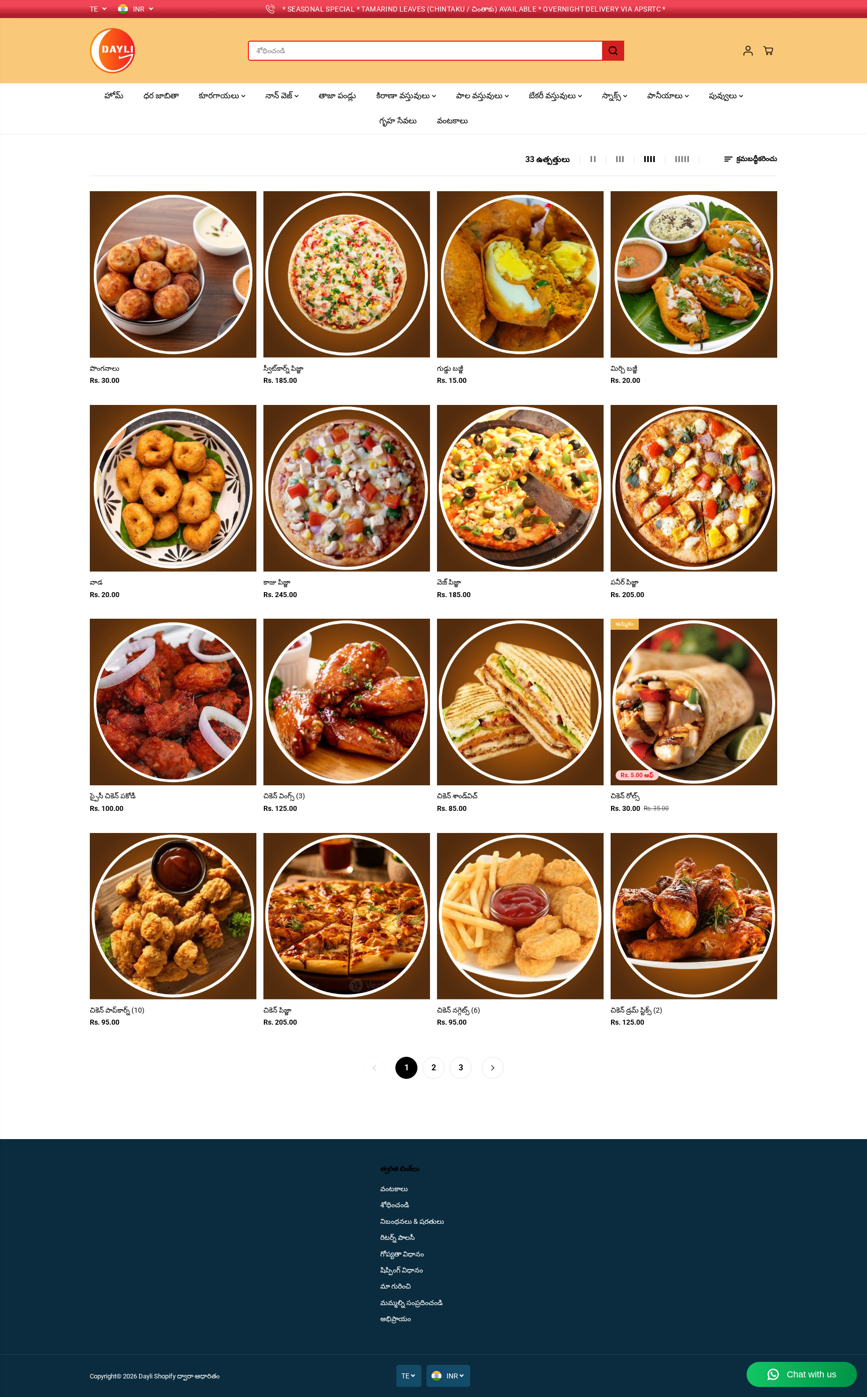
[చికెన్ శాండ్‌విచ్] (520, 702)
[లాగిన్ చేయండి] (748, 51)
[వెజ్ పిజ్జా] (520, 488)
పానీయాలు (666, 95)
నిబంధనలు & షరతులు (412, 1221)
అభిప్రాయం (395, 1319)
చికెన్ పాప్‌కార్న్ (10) (117, 1010)
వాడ (96, 582)
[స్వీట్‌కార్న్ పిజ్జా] (346, 274)
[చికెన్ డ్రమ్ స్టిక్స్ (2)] (694, 916)
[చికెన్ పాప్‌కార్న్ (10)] (173, 916)
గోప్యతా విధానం (402, 1254)
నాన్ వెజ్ (280, 95)
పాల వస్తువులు (480, 95)
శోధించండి (394, 1205)
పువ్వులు (724, 95)
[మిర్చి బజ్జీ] (694, 274)
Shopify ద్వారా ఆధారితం (187, 1376)
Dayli (145, 1376)
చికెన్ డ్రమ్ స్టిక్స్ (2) (636, 1010)
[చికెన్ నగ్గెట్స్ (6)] (520, 916)
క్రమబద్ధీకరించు (756, 159)
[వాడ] (173, 488)
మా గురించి (395, 1286)
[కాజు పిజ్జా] (346, 488)
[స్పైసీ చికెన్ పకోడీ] (173, 702)
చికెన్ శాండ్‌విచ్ (457, 796)
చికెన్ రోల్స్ (625, 796)
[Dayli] (112, 50)
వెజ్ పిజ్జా (449, 582)
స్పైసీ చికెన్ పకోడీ (112, 796)
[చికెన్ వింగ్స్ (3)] (346, 702)
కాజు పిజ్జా (277, 582)
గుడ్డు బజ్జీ (450, 368)
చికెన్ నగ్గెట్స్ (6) (458, 1010)
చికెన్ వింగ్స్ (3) (284, 796)
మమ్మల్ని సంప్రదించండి (411, 1303)
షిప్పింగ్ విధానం (401, 1270)
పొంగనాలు (104, 368)
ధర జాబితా (161, 95)
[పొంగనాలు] (173, 274)
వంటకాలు (452, 120)
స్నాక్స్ (612, 95)
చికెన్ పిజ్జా (277, 1010)
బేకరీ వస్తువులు (553, 95)
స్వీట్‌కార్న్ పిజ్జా (283, 368)
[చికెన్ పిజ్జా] (346, 916)
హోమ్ (113, 95)
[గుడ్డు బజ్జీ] (520, 274)
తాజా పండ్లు (337, 95)
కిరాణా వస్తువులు (404, 95)
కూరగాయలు (220, 95)
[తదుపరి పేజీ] (492, 1067)
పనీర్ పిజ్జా (625, 582)
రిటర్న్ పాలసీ (397, 1237)
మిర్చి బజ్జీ (624, 368)
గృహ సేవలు (398, 120)
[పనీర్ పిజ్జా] (694, 488)
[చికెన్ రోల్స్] (694, 702)
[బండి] (768, 51)
